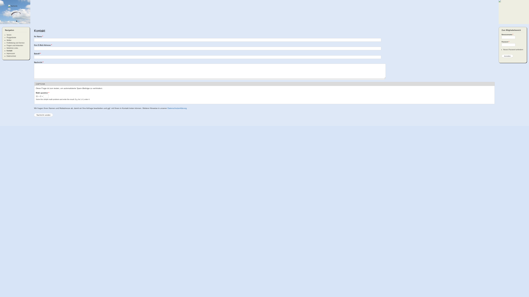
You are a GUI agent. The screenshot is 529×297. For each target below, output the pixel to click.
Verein (9, 35)
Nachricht (38, 62)
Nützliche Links (12, 48)
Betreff (37, 54)
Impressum (11, 53)
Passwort (505, 42)
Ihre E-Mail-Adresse (43, 45)
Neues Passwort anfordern (513, 50)
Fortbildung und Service (16, 43)
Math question (42, 93)
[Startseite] (13, 6)
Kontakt (9, 51)
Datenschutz (11, 56)
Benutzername (507, 34)
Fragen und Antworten (15, 45)
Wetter (9, 40)
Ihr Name (38, 36)
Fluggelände (11, 37)
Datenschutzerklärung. (177, 108)
